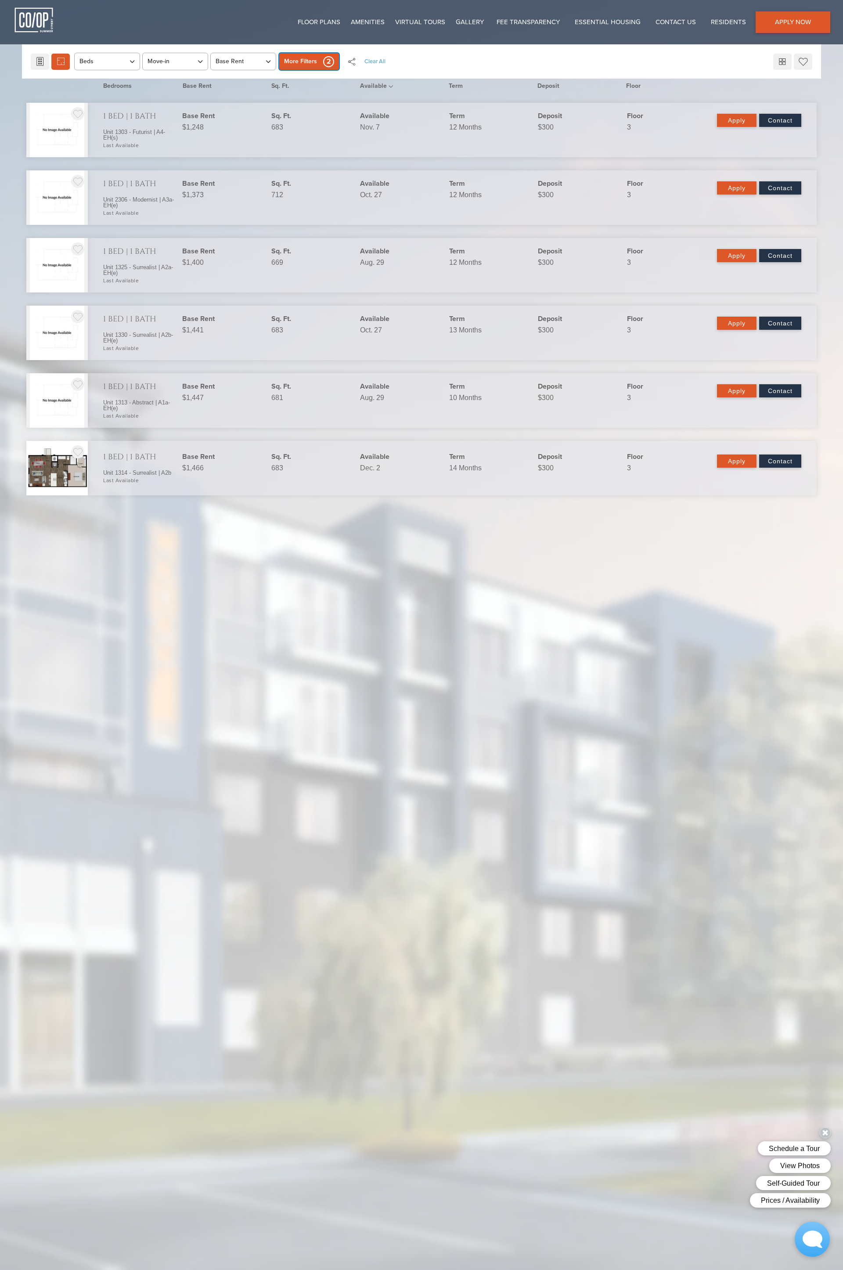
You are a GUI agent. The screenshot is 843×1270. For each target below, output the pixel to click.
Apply (737, 120)
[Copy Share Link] (351, 61)
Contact (780, 120)
